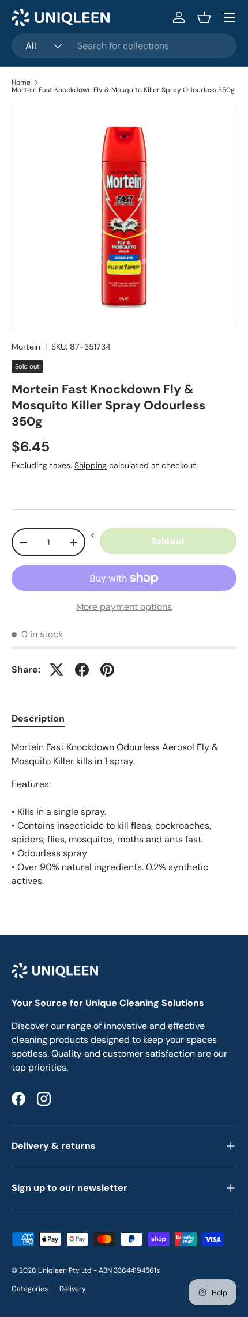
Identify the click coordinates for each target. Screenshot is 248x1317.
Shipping (90, 465)
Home (21, 82)
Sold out (168, 541)
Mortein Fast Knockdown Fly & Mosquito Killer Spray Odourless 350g (123, 89)
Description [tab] (38, 718)
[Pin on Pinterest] (107, 669)
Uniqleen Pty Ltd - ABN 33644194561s (99, 1270)
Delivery (72, 1288)
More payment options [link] (124, 607)
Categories (30, 1288)
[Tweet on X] (56, 669)
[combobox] (124, 45)
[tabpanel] (124, 814)
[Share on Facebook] (82, 669)
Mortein (26, 346)
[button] (204, 17)
